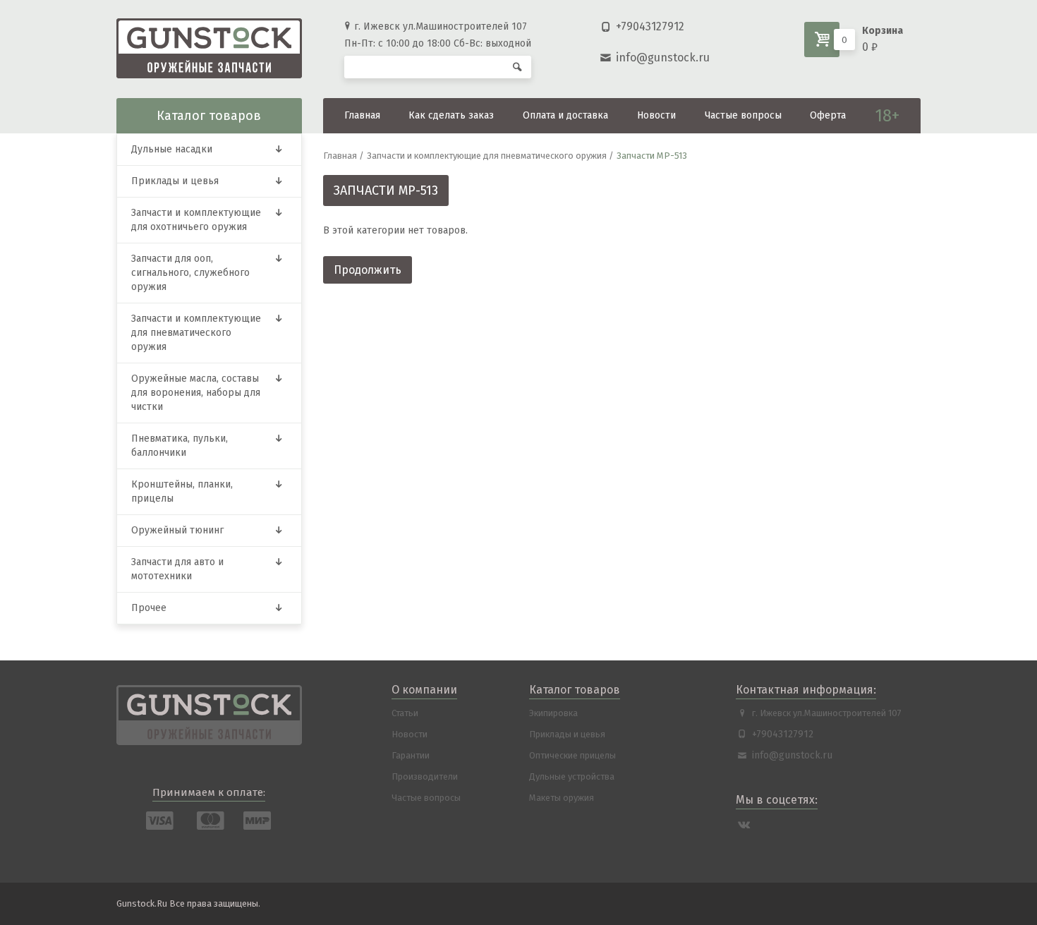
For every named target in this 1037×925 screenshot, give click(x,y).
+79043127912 (650, 26)
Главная (362, 115)
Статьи (405, 713)
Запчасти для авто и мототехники (177, 569)
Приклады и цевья (175, 181)
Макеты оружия (561, 797)
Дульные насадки (171, 149)
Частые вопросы (743, 115)
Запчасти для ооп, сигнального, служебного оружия (190, 273)
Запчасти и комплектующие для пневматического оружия (196, 333)
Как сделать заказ (451, 115)
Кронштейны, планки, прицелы (182, 491)
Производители (425, 776)
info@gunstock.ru (663, 57)
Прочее (148, 608)
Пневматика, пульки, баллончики (179, 446)
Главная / (343, 155)
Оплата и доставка (565, 115)
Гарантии (411, 755)
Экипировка (553, 713)
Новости (656, 115)
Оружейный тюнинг (177, 530)
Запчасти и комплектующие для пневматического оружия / (490, 155)
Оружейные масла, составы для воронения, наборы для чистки (195, 393)
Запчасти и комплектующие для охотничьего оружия (196, 220)
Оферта (828, 115)
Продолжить (367, 270)
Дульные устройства (571, 776)
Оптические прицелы (572, 755)
